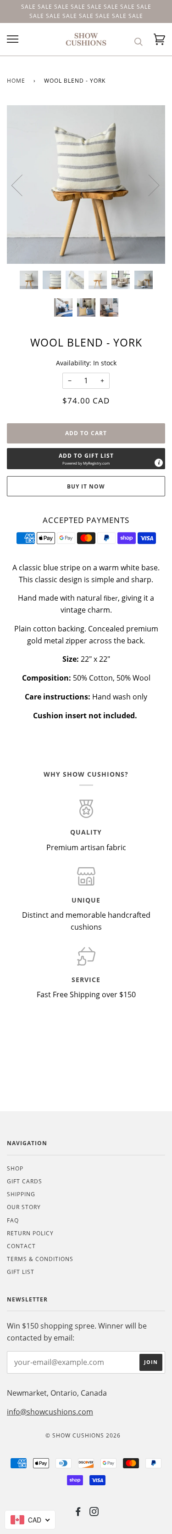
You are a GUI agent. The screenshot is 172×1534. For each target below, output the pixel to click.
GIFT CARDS (24, 1181)
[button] (86, 458)
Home (16, 81)
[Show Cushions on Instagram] (94, 1513)
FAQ (13, 1220)
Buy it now (86, 486)
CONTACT (21, 1246)
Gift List (20, 1272)
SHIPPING (21, 1194)
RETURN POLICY (30, 1233)
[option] (86, 184)
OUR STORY (24, 1207)
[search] (138, 42)
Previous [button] (22, 185)
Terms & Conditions (40, 1259)
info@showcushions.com (50, 1412)
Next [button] (148, 185)
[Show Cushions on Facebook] (78, 1513)
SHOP (15, 1168)
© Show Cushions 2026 (83, 1435)
